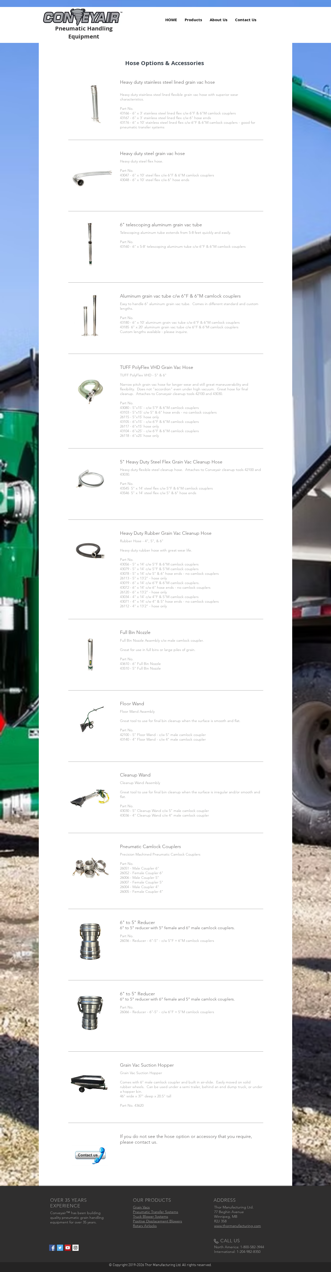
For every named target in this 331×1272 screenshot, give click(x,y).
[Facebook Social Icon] (52, 1248)
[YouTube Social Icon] (68, 1248)
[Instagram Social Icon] (75, 1248)
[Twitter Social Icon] (60, 1248)
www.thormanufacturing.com (237, 1225)
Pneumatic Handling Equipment (83, 32)
